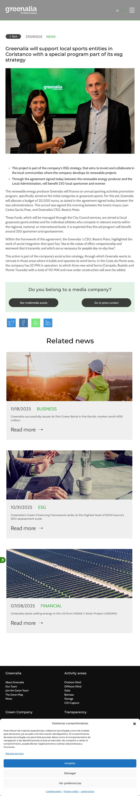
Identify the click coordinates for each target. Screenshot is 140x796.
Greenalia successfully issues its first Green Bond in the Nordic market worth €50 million (67, 418)
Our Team (11, 686)
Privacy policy (71, 791)
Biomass (69, 694)
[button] (134, 723)
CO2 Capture (71, 703)
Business (47, 408)
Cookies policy (54, 791)
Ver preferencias (70, 783)
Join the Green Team (17, 690)
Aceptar (70, 763)
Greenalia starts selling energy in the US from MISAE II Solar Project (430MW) (64, 613)
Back (14, 36)
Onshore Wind (72, 682)
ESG (42, 507)
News (51, 37)
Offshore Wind (72, 686)
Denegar (70, 773)
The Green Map (14, 694)
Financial (51, 605)
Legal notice (87, 791)
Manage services (14, 753)
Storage (68, 698)
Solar (67, 690)
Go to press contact (106, 303)
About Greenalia (14, 682)
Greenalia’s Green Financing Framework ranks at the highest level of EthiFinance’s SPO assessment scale (67, 517)
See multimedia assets (33, 303)
